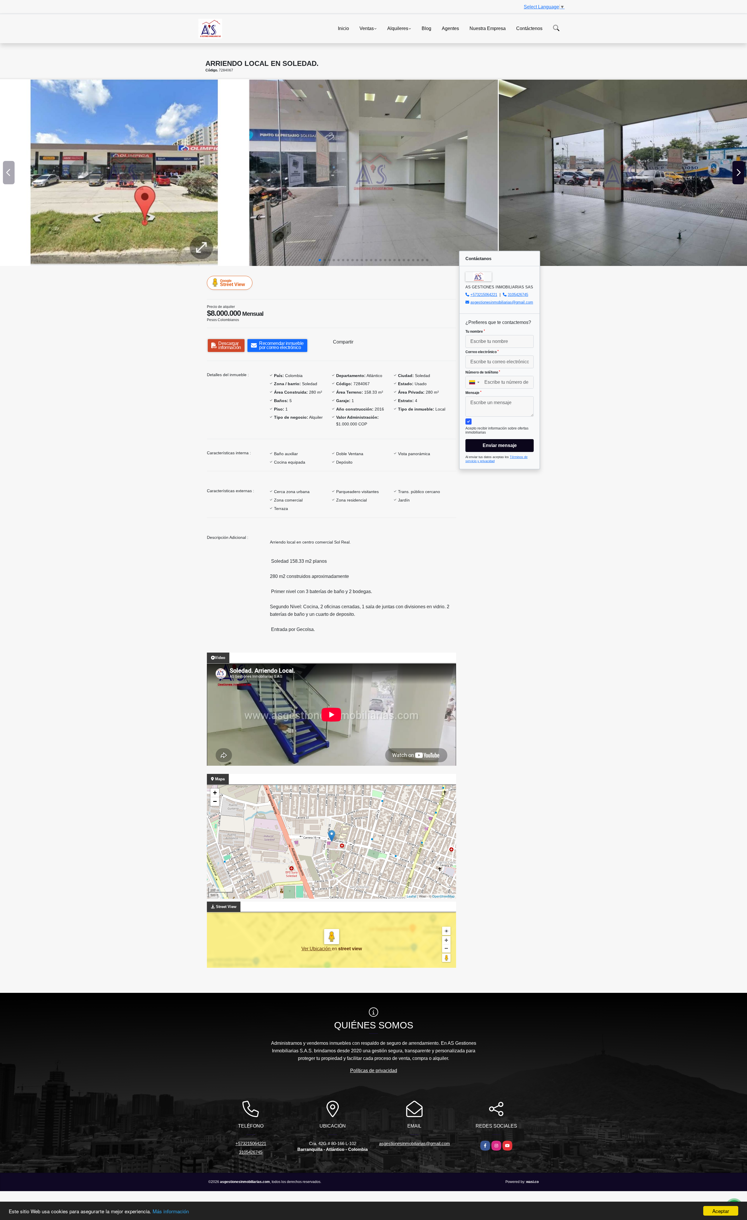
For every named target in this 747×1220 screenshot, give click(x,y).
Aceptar (720, 1210)
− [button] (215, 801)
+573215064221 (483, 294)
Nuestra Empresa (488, 28)
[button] (320, 260)
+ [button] (215, 792)
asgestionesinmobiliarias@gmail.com (501, 302)
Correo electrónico (482, 352)
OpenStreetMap (443, 896)
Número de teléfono (482, 372)
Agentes (450, 28)
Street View (232, 283)
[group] (124, 173)
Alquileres (397, 28)
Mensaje (473, 392)
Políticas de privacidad (373, 1070)
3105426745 (518, 294)
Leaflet (411, 896)
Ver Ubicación (316, 948)
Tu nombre (475, 331)
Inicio (343, 28)
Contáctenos (529, 28)
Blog (426, 28)
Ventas (366, 28)
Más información (171, 1211)
